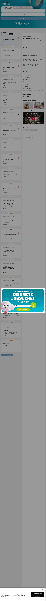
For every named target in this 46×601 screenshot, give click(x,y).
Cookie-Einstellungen (37, 598)
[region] (23, 594)
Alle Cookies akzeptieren (37, 593)
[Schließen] (42, 589)
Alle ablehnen (37, 596)
